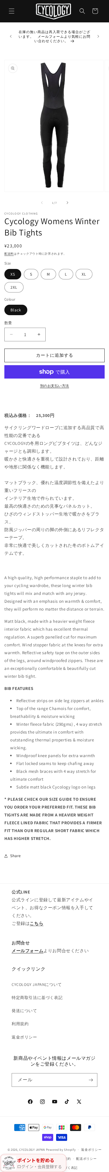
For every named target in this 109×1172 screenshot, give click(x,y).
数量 (8, 322)
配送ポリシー (86, 1159)
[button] (11, 11)
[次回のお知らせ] (98, 36)
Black (15, 310)
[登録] (90, 1080)
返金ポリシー (24, 1037)
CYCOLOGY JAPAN (32, 1150)
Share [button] (15, 855)
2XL (13, 287)
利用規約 (20, 1023)
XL (84, 274)
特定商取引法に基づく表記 (37, 997)
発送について (24, 1010)
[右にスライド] (67, 202)
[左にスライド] (41, 202)
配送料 (9, 254)
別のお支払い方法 (54, 385)
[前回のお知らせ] (10, 36)
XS (12, 274)
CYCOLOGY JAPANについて (37, 984)
